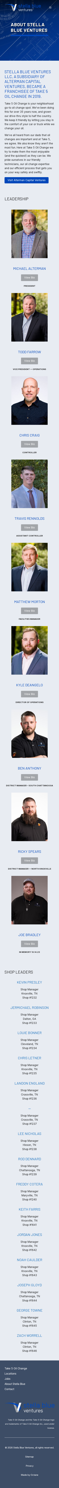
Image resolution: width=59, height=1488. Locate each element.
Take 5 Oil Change (16, 1368)
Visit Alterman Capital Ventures (27, 180)
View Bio (29, 277)
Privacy (29, 1465)
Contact (9, 1389)
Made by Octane (29, 1474)
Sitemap (29, 1456)
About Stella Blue (15, 1383)
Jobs (7, 1378)
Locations (10, 1373)
